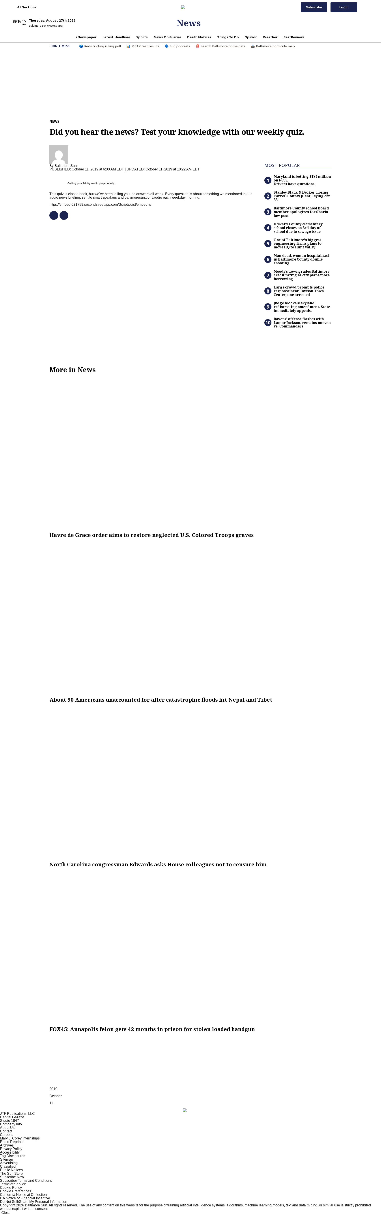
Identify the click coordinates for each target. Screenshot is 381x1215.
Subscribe (314, 7)
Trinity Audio (90, 183)
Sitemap (6, 1159)
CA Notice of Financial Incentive (25, 1198)
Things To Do (228, 37)
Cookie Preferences (15, 1191)
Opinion (251, 37)
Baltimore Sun (65, 166)
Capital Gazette (12, 1117)
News (189, 23)
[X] (62, 215)
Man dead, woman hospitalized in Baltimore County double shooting (301, 259)
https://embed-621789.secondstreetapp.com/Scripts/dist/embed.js (100, 204)
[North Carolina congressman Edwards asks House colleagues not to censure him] (190, 782)
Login (343, 7)
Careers (6, 1135)
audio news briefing (64, 197)
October (55, 1096)
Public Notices (11, 1170)
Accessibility (10, 1152)
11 (51, 1103)
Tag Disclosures (12, 1156)
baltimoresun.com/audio (143, 197)
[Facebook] (52, 215)
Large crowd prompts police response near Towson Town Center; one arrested (299, 291)
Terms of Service (13, 1184)
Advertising (9, 1163)
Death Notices (199, 37)
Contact (6, 1131)
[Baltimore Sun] (188, 7)
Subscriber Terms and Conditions (26, 1180)
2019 (53, 1089)
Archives (7, 1145)
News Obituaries (167, 37)
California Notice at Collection (23, 1195)
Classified (8, 1166)
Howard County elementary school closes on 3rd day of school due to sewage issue (298, 228)
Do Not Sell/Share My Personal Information (33, 1202)
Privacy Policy (11, 1149)
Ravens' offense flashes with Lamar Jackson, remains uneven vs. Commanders (302, 322)
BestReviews (294, 37)
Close (6, 1213)
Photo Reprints (11, 1142)
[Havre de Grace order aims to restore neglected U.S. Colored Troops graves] (190, 452)
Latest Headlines (117, 37)
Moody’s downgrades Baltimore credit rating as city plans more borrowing (302, 275)
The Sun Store (11, 1173)
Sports (142, 37)
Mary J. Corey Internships (20, 1138)
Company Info (11, 1124)
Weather (270, 37)
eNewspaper (86, 37)
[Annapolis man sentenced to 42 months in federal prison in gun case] (190, 946)
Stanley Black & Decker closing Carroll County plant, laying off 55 (302, 196)
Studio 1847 (9, 1121)
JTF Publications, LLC (17, 1113)
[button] (24, 7)
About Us (7, 1128)
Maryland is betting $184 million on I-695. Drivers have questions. (302, 180)
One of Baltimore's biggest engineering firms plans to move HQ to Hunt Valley (297, 243)
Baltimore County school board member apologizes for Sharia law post (301, 212)
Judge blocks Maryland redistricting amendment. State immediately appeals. (302, 307)
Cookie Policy (11, 1187)
